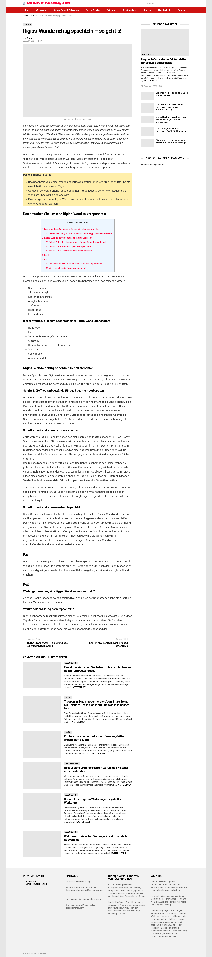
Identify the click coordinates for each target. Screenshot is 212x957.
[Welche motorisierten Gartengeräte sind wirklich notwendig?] (42, 844)
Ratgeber (182, 10)
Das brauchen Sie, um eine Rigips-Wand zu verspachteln (71, 229)
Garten (147, 10)
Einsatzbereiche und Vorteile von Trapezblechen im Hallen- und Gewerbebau (97, 668)
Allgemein (71, 663)
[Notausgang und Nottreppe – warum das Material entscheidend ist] (42, 775)
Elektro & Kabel (93, 10)
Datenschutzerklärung (36, 884)
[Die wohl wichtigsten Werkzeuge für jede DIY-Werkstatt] (42, 806)
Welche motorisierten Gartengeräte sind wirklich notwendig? (95, 838)
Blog (68, 697)
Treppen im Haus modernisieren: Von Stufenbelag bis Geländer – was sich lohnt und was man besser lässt (96, 705)
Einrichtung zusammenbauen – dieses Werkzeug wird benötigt (171, 141)
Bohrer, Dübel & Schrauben (66, 10)
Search (186, 4)
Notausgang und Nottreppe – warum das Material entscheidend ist (96, 769)
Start (26, 10)
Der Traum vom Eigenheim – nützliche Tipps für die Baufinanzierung (170, 107)
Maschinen (148, 54)
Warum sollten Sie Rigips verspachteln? (66, 268)
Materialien (71, 763)
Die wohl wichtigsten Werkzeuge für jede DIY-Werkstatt (93, 800)
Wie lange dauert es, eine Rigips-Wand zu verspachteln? (74, 264)
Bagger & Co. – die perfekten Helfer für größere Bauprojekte (164, 61)
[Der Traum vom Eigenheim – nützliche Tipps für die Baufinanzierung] (147, 108)
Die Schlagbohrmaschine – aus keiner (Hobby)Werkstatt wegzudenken (171, 120)
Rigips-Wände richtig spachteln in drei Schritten (67, 237)
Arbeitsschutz (129, 10)
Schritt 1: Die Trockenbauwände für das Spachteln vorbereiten (77, 242)
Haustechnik (164, 10)
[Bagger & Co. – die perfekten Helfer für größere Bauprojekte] (165, 42)
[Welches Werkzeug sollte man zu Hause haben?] (147, 96)
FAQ (45, 259)
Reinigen (111, 10)
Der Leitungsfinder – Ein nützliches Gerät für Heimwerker (172, 129)
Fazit (45, 255)
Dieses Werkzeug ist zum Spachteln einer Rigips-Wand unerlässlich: (79, 233)
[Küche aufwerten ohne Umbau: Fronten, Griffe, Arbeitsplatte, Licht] (42, 744)
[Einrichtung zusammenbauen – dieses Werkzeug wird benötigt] (147, 143)
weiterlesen (79, 687)
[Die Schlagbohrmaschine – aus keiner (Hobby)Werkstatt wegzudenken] (147, 119)
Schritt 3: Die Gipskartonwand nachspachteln (69, 251)
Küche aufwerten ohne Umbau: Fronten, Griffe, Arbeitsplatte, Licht (94, 738)
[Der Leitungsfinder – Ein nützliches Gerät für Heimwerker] (147, 131)
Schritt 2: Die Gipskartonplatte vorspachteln (68, 246)
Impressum (31, 881)
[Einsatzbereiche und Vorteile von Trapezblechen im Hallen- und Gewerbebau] (42, 675)
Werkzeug (41, 10)
